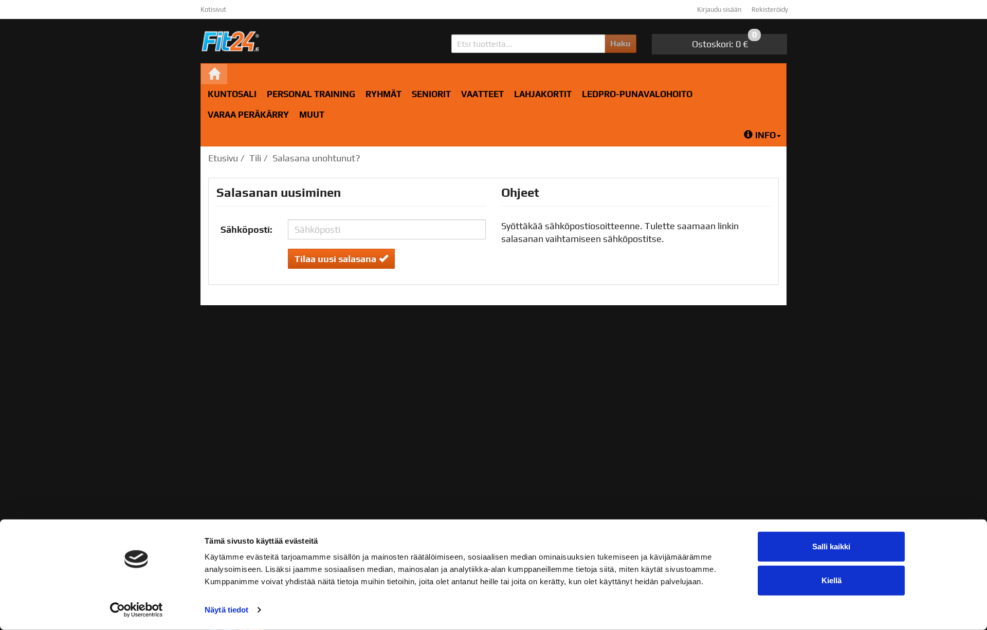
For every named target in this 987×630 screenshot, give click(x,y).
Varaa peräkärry (248, 114)
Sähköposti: (246, 229)
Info (765, 135)
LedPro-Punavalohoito (637, 94)
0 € (724, 41)
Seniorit (431, 94)
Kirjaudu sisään (719, 9)
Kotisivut (213, 9)
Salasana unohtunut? (316, 158)
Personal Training (311, 94)
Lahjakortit (543, 94)
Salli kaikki (831, 546)
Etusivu (223, 158)
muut (311, 114)
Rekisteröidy (770, 9)
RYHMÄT (383, 94)
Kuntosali (232, 94)
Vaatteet (482, 94)
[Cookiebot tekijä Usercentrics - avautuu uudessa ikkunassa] (136, 610)
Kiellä (831, 580)
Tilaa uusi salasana (335, 258)
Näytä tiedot (226, 609)
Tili (255, 158)
